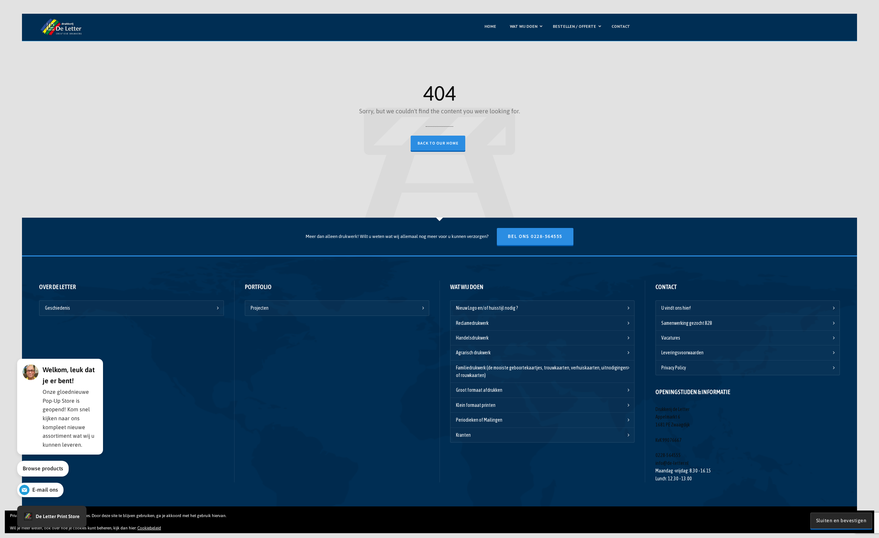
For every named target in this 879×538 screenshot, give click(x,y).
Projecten (260, 308)
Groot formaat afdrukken (479, 390)
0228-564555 (668, 455)
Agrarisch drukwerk (473, 352)
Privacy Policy (673, 367)
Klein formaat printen (475, 405)
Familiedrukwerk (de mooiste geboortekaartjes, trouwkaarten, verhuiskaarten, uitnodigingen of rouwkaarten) (542, 371)
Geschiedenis (57, 308)
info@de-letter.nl (672, 463)
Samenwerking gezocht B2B (686, 323)
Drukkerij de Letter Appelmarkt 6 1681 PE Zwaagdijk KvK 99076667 (672, 425)
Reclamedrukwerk (472, 323)
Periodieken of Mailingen (479, 420)
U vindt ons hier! (676, 308)
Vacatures (670, 338)
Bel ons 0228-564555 (535, 236)
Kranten (463, 435)
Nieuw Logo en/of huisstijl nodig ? (487, 308)
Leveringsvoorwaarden (682, 352)
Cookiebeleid (149, 528)
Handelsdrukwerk (472, 338)
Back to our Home (438, 143)
